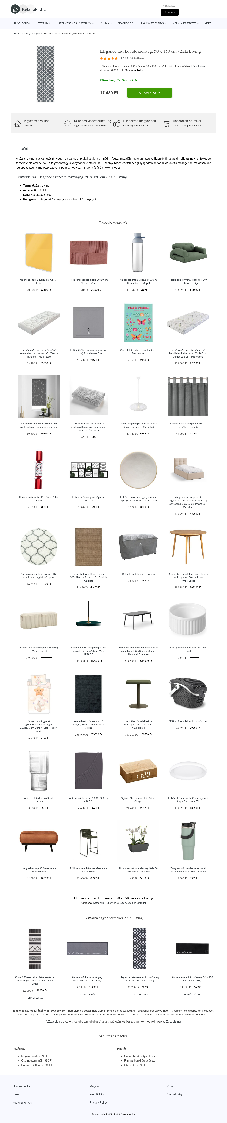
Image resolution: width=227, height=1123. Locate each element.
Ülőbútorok (22, 23)
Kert (208, 23)
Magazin (95, 1086)
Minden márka (21, 1086)
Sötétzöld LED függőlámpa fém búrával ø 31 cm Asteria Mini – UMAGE (88, 650)
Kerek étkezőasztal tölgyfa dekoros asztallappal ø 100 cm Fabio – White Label (188, 577)
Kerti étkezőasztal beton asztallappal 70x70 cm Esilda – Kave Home (138, 724)
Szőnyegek (113, 902)
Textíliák (44, 23)
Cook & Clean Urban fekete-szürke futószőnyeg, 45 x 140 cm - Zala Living (34, 980)
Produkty (26, 33)
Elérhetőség (174, 1094)
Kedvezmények (22, 1102)
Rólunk (171, 1086)
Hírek (15, 1094)
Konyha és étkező (184, 23)
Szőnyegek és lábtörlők (75, 23)
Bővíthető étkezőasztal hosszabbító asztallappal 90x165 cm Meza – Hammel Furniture (138, 650)
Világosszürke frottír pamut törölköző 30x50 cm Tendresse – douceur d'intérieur (88, 427)
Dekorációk (125, 23)
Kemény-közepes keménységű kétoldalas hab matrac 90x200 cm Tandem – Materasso (39, 353)
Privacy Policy (98, 1102)
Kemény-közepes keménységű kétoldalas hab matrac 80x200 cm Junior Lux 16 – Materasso (188, 353)
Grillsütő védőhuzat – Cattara (138, 574)
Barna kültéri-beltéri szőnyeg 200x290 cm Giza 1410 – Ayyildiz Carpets (88, 577)
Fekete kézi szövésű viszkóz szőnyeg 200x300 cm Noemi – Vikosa (89, 724)
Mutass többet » (134, 70)
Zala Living (199, 66)
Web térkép (97, 1094)
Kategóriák (37, 33)
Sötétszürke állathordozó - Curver (188, 721)
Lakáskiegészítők (153, 23)
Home (17, 33)
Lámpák (104, 23)
